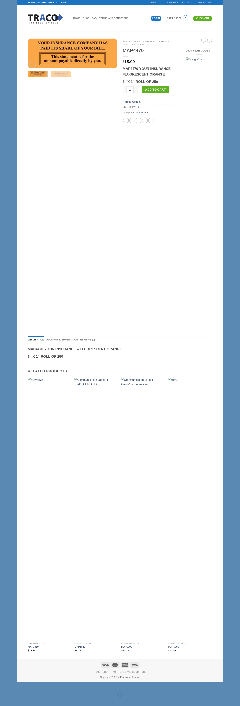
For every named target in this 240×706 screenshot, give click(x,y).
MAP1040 (79, 646)
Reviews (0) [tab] (87, 339)
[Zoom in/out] (31, 685)
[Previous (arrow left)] (20, 700)
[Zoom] (32, 64)
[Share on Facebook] (126, 120)
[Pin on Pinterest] (145, 120)
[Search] (69, 18)
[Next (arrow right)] (31, 700)
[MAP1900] (143, 509)
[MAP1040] (96, 509)
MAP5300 (173, 646)
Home (76, 18)
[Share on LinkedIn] (151, 120)
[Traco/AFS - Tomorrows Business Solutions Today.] (45, 18)
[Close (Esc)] (20, 685)
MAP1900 (126, 646)
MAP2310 (33, 646)
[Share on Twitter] (132, 120)
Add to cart (155, 89)
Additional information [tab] (62, 339)
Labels (162, 41)
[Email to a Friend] (138, 120)
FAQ (94, 18)
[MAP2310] (49, 509)
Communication (133, 44)
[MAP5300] (190, 509)
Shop (86, 18)
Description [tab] (36, 339)
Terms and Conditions (113, 18)
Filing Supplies (144, 41)
